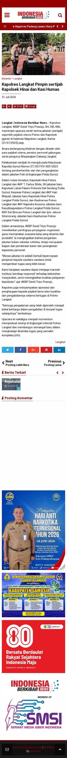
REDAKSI (49, 747)
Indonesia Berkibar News (27, 747)
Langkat (60, 342)
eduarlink (35, 751)
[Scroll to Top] (60, 749)
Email (32, 106)
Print (20, 106)
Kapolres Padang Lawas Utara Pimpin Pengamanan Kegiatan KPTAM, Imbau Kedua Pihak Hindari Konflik (38, 27)
